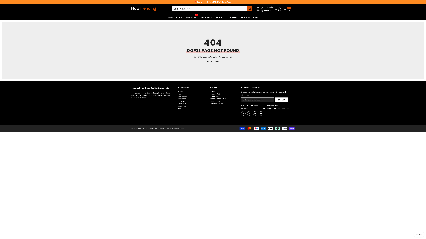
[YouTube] (261, 113)
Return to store (213, 61)
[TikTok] (255, 113)
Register (270, 7)
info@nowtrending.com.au (278, 108)
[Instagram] (249, 113)
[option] (213, 2)
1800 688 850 (272, 105)
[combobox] (209, 8)
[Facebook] (243, 113)
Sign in (262, 7)
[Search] (212, 8)
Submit (281, 100)
